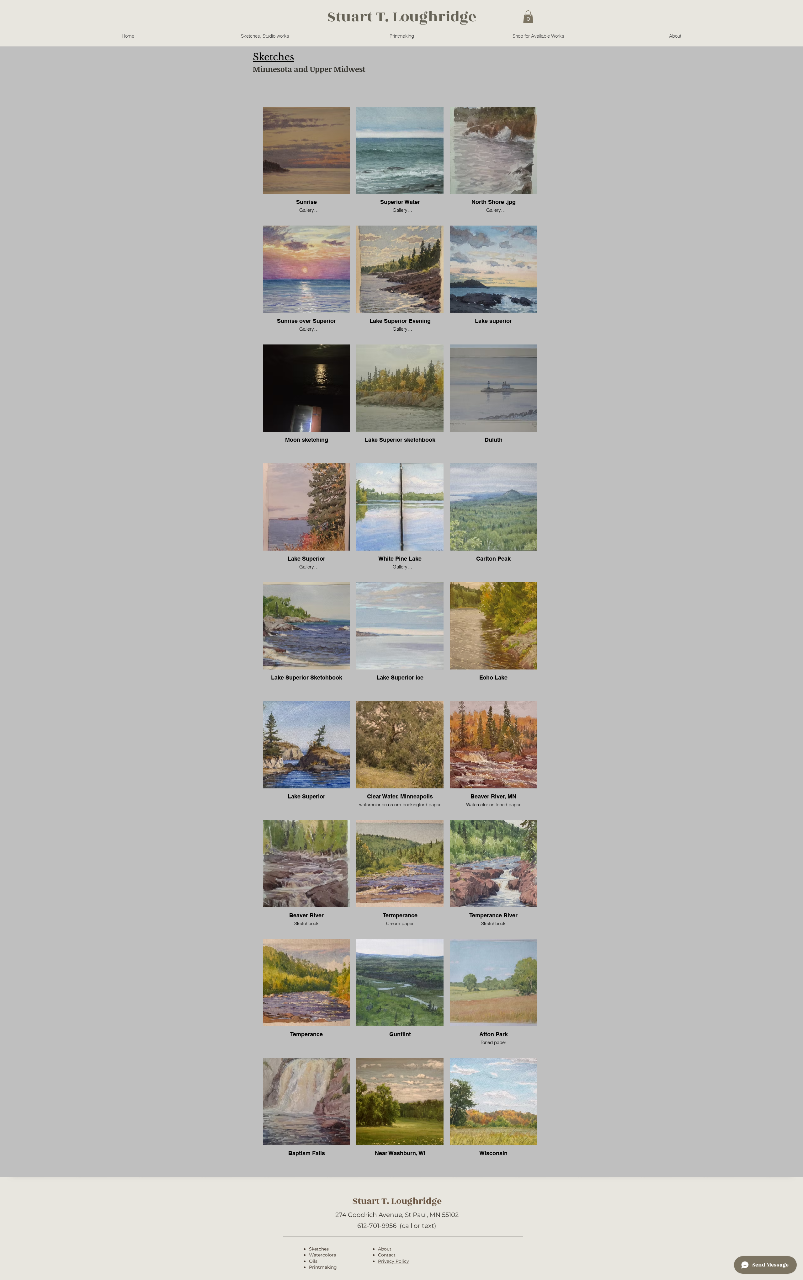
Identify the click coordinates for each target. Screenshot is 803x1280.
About (384, 1249)
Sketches (319, 1249)
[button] (528, 16)
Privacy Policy (393, 1261)
